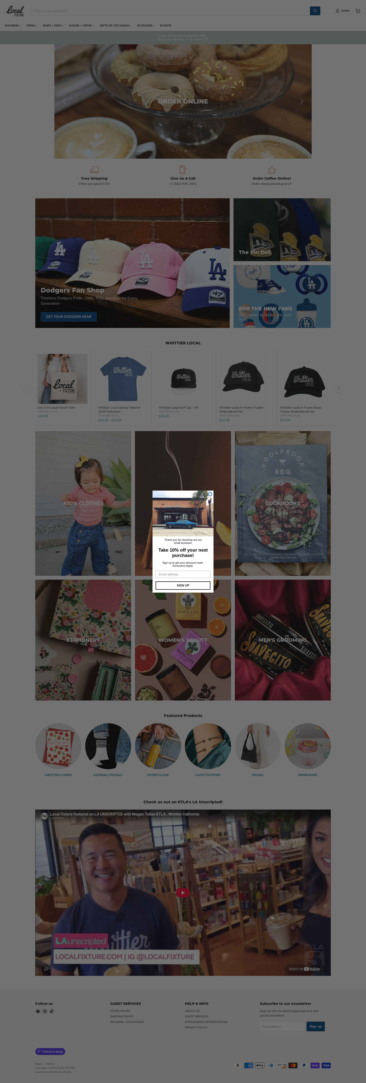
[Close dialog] (210, 494)
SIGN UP (183, 585)
